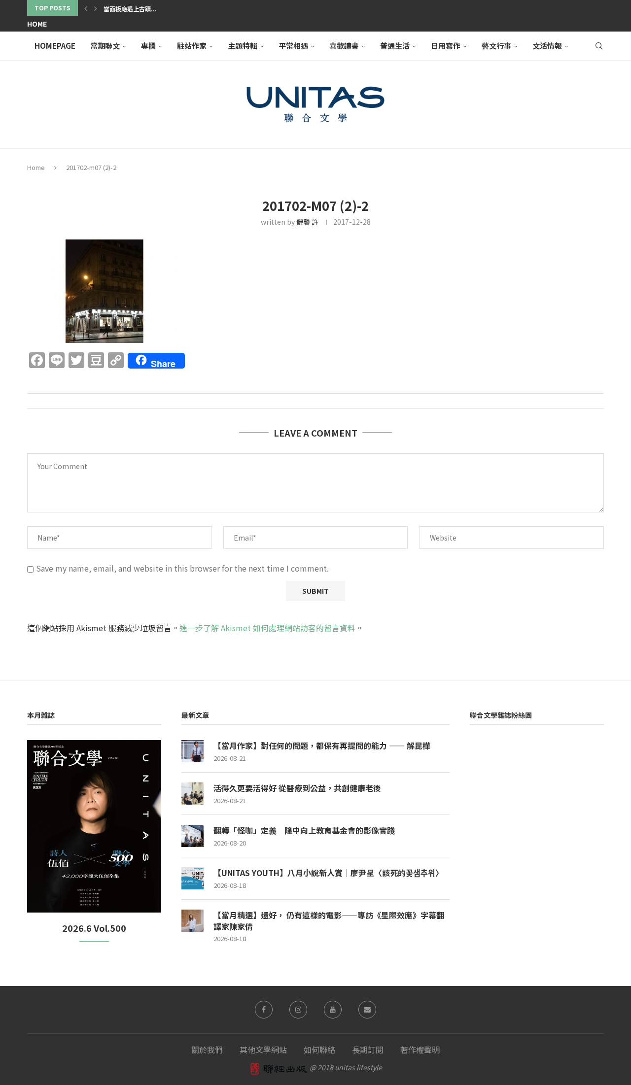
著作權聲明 (420, 1049)
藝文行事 (496, 45)
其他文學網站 (263, 1049)
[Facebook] (264, 1009)
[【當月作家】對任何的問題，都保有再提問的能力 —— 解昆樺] (192, 751)
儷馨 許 (307, 222)
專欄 (148, 45)
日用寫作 (445, 45)
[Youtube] (333, 1009)
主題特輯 (242, 45)
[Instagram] (298, 1009)
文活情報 (547, 45)
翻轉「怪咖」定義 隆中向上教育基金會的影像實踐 (304, 830)
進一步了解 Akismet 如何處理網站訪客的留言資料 (267, 628)
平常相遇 (293, 45)
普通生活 (395, 45)
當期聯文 (105, 45)
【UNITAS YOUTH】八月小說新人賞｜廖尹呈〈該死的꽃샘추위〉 (328, 872)
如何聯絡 (319, 1049)
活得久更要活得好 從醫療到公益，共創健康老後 (297, 787)
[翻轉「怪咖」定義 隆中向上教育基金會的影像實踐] (192, 836)
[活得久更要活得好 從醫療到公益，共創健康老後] (192, 793)
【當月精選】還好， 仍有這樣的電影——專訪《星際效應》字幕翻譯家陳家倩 (328, 921)
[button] (86, 8)
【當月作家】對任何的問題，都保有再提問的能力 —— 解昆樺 (321, 745)
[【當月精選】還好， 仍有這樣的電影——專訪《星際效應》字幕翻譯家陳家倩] (192, 921)
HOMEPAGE (55, 45)
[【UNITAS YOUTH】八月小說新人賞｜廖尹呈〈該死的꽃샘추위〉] (192, 878)
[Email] (367, 1009)
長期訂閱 (368, 1049)
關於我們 (207, 1049)
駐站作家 (192, 45)
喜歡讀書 (344, 45)
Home (37, 24)
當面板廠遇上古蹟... (130, 8)
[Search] (599, 46)
